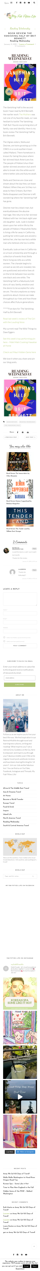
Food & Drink (8, 807)
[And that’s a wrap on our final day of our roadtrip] (20, 1062)
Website (5, 627)
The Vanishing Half (12, 425)
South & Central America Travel (16, 825)
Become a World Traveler (13, 799)
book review (12, 422)
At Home (7, 796)
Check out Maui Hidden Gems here (19, 352)
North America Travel (12, 818)
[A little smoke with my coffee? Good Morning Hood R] (20, 1131)
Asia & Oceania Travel (12, 792)
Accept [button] (26, 1266)
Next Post (30, 437)
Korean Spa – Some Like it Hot (16, 1184)
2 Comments (20, 46)
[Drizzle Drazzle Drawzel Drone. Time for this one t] (20, 1027)
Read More (20, 1269)
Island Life (7, 814)
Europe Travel (8, 803)
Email (5, 619)
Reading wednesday (27, 422)
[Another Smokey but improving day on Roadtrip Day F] (20, 1097)
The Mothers (25, 114)
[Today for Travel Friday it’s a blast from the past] (20, 993)
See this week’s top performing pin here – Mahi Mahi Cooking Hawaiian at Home (20, 342)
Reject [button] (35, 1266)
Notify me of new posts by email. (9, 641)
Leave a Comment (26, 44)
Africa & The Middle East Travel (16, 788)
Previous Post (11, 437)
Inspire (6, 811)
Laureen (22, 569)
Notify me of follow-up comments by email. (9, 637)
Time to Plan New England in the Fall (18, 1187)
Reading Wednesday (20, 28)
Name (5, 610)
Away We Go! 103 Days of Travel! (16, 1174)
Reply (34, 548)
